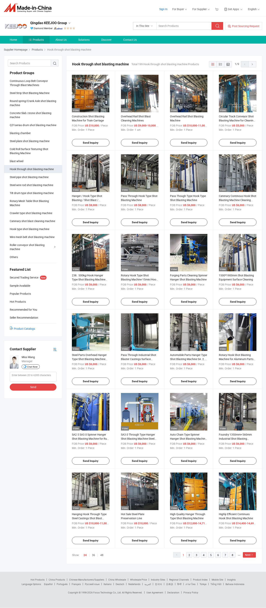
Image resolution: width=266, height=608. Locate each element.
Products (38, 39)
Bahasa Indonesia (234, 584)
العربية (147, 584)
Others (14, 257)
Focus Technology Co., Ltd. (107, 592)
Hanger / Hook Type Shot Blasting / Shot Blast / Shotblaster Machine (87, 200)
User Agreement (154, 592)
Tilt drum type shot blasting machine (32, 193)
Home (13, 39)
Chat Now (32, 366)
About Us (61, 39)
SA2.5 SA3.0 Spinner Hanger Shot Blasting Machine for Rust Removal (90, 439)
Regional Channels (179, 579)
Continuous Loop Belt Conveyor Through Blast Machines (29, 83)
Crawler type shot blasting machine (31, 213)
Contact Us (130, 39)
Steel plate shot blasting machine (29, 141)
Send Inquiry (90, 142)
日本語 (169, 584)
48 (101, 555)
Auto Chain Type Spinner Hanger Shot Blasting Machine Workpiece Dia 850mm (188, 439)
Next (248, 555)
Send (33, 387)
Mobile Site (217, 579)
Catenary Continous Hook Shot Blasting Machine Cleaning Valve (237, 200)
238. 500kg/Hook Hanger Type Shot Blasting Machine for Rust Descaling (88, 279)
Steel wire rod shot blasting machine (31, 185)
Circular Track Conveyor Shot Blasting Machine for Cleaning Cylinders (237, 120)
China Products (57, 579)
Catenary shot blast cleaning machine (32, 221)
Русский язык (92, 584)
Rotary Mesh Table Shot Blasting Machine (29, 203)
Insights (231, 579)
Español (48, 584)
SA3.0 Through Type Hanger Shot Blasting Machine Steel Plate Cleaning (138, 439)
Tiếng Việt (216, 584)
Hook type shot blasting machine (29, 229)
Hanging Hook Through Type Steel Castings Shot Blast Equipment (89, 518)
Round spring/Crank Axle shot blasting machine (33, 103)
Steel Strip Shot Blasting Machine (29, 93)
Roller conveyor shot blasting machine (27, 247)
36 (93, 555)
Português (62, 584)
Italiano (108, 584)
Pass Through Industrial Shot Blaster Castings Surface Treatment (138, 359)
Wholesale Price (138, 579)
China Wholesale (117, 579)
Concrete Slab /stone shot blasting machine (30, 115)
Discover (106, 39)
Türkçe (203, 584)
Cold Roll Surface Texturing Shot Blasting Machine (29, 151)
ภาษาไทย (191, 584)
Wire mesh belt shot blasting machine (32, 237)
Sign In (163, 9)
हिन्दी (179, 584)
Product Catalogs (24, 328)
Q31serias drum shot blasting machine (33, 125)
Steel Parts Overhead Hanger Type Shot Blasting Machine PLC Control (89, 359)
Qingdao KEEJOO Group (48, 23)
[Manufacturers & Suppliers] (29, 7)
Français (76, 584)
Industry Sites (158, 579)
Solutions (84, 39)
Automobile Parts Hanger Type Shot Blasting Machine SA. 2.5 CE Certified (188, 359)
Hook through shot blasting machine (32, 169)
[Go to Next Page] (252, 64)
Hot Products (38, 579)
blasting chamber (20, 133)
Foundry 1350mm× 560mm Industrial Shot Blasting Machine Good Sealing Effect (236, 439)
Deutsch (120, 584)
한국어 (158, 584)
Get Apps (233, 9)
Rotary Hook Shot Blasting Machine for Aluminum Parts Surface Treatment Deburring (236, 359)
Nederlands (134, 584)
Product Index (200, 579)
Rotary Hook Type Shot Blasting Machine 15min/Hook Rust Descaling (139, 279)
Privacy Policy (190, 592)
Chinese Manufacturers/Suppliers (86, 579)
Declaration (173, 592)
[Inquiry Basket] (217, 9)
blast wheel (16, 161)
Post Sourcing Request (245, 26)
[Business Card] (54, 349)
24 (85, 555)
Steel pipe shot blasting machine (29, 177)
